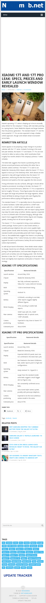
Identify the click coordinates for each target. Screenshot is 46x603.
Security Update (22, 564)
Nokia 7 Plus (39, 552)
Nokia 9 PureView (34, 558)
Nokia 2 (5, 549)
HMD (4, 546)
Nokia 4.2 (28, 549)
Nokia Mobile (16, 561)
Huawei (20, 546)
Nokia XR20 (26, 561)
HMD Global (12, 546)
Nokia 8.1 (6, 558)
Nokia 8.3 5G (15, 558)
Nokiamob (26, 591)
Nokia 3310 (6, 561)
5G (3, 543)
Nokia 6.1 (21, 552)
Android (19, 90)
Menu (5, 15)
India (26, 546)
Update (17, 567)
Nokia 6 (13, 552)
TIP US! (33, 598)
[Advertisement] (23, 40)
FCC (21, 543)
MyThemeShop (26, 593)
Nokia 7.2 (14, 555)
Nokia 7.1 (6, 555)
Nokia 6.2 (29, 552)
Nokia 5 (35, 549)
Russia (5, 564)
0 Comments (27, 90)
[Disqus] (23, 492)
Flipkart (33, 543)
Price (34, 561)
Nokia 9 (24, 558)
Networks (33, 546)
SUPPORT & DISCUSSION (28, 596)
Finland (26, 543)
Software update (34, 564)
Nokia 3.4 (20, 549)
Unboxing (10, 567)
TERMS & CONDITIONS (20, 598)
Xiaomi (15, 418)
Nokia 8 (21, 555)
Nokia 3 (12, 549)
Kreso (3, 90)
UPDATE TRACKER (24, 601)
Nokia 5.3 (6, 552)
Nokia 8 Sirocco (31, 555)
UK (3, 567)
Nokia (40, 546)
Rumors (40, 561)
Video (23, 567)
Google (40, 543)
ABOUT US (12, 596)
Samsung (12, 564)
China (16, 543)
